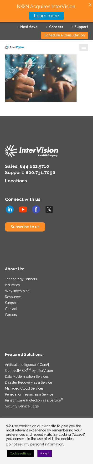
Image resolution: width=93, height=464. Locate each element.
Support (81, 27)
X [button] (90, 5)
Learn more (46, 16)
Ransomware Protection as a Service (34, 400)
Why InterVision (17, 291)
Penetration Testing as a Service (29, 394)
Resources (13, 297)
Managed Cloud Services (24, 388)
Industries (12, 285)
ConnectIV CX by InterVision (29, 370)
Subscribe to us (25, 227)
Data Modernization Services (27, 376)
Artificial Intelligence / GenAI (27, 365)
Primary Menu (83, 47)
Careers (56, 27)
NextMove (29, 27)
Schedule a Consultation (64, 35)
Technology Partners (21, 279)
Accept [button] (44, 453)
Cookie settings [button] (20, 453)
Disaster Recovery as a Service (28, 382)
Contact (11, 309)
